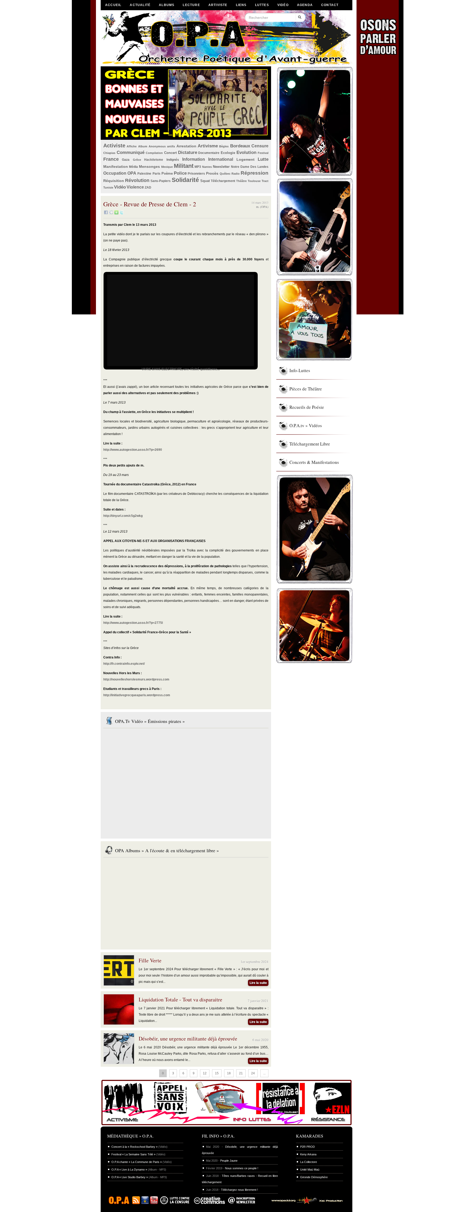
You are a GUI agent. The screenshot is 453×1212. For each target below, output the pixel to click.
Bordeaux (240, 145)
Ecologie (228, 153)
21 (241, 1073)
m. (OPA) (262, 207)
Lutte (263, 159)
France (111, 159)
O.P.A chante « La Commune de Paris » (136, 1161)
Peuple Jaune (229, 1160)
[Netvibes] (116, 213)
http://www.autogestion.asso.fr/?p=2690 (132, 450)
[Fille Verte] (119, 984)
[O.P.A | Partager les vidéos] (145, 1203)
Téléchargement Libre (309, 444)
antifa (171, 146)
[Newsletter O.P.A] (245, 1203)
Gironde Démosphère (314, 1177)
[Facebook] (106, 213)
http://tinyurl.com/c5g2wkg (123, 516)
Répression (254, 173)
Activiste (114, 145)
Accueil (113, 5)
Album (142, 146)
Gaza (126, 160)
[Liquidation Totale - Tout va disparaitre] (119, 1023)
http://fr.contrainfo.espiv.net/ (124, 664)
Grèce (137, 159)
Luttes (262, 5)
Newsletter (221, 167)
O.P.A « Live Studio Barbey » (129, 1177)
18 (229, 1073)
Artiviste (218, 5)
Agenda (305, 5)
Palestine (144, 173)
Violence (135, 187)
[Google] (111, 213)
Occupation (114, 173)
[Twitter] (122, 213)
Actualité (140, 5)
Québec (225, 173)
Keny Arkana (308, 1154)
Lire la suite (258, 983)
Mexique (167, 166)
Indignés (172, 160)
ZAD (148, 187)
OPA (131, 173)
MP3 (198, 167)
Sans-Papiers (160, 181)
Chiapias (109, 152)
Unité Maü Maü (309, 1169)
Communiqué (130, 152)
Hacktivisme (153, 160)
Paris (156, 173)
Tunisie (108, 187)
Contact (329, 5)
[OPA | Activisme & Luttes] (226, 1125)
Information (193, 159)
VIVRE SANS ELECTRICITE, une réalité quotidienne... (181, 369)
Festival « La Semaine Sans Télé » (133, 1154)
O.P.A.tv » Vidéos (305, 425)
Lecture (191, 5)
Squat (205, 181)
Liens (241, 5)
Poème (167, 173)
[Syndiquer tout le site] (136, 1203)
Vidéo (283, 5)
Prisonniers (196, 173)
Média (133, 167)
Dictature (187, 152)
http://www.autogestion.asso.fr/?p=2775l (133, 623)
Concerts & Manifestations (314, 462)
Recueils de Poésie (306, 407)
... (264, 1073)
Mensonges (149, 166)
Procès (212, 173)
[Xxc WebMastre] (304, 1203)
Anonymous (157, 146)
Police (180, 173)
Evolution (246, 152)
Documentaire (208, 153)
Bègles (224, 146)
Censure (259, 146)
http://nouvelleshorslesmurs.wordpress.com (136, 679)
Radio (235, 173)
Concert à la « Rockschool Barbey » (134, 1146)
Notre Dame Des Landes (250, 167)
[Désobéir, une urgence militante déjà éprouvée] (119, 1062)
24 (253, 1073)
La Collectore (308, 1161)
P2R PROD (307, 1146)
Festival (263, 152)
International (220, 159)
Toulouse (254, 181)
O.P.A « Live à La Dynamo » (129, 1169)
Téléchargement (223, 181)
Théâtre (241, 181)
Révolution (137, 180)
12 (205, 1073)
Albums (166, 5)
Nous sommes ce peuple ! (241, 1168)
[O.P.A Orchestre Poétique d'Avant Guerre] (120, 1203)
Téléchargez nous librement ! (239, 1189)
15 (217, 1073)
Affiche (132, 146)
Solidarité (185, 179)
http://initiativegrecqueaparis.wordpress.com (136, 695)
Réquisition (113, 181)
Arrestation (186, 146)
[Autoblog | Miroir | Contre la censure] (176, 1203)
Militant (183, 166)
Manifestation (115, 166)
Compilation (154, 152)
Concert (170, 153)
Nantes (207, 166)
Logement (245, 159)
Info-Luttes (299, 370)
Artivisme (208, 145)
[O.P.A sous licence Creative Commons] (209, 1203)
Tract (265, 181)
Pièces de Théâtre (305, 389)
